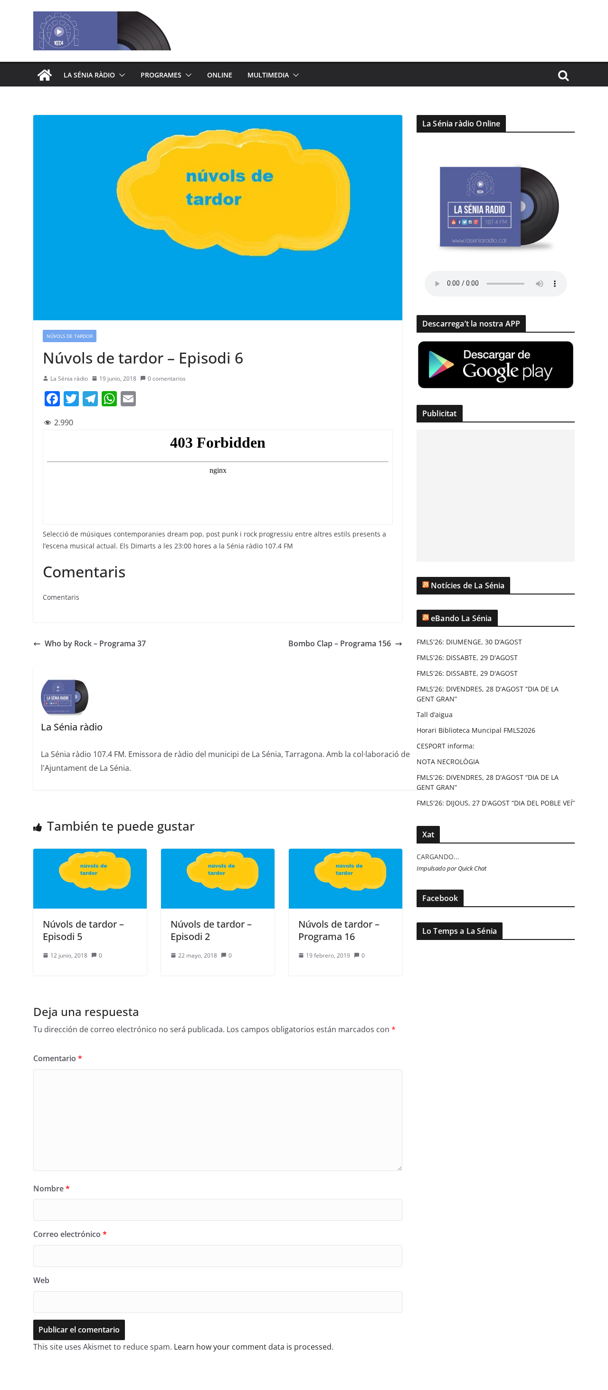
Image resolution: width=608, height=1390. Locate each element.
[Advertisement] (496, 496)
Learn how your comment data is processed (253, 1347)
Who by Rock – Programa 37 (95, 643)
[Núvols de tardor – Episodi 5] (90, 855)
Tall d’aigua (435, 714)
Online (219, 74)
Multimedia (268, 74)
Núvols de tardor (70, 336)
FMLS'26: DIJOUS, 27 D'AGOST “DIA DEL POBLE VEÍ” (496, 802)
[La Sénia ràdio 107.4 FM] (44, 75)
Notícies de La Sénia (467, 585)
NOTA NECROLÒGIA (448, 761)
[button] (120, 75)
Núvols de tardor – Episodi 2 (211, 930)
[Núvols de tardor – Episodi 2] (218, 855)
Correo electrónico (70, 1234)
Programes (161, 74)
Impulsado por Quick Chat (451, 868)
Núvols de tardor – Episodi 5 (83, 930)
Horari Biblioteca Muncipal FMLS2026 (476, 730)
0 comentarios (167, 378)
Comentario (57, 1058)
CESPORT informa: (446, 745)
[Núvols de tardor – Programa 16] (345, 855)
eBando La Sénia (461, 618)
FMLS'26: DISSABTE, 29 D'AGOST (467, 657)
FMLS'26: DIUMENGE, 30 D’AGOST (469, 641)
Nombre (51, 1188)
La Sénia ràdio (89, 74)
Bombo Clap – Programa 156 (339, 643)
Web (41, 1280)
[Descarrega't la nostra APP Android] (496, 345)
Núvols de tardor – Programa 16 (339, 930)
